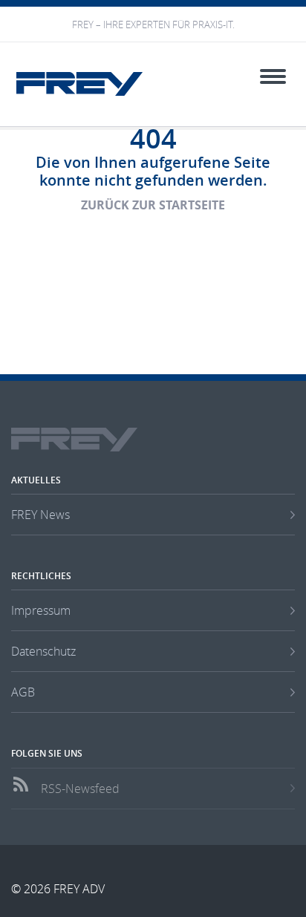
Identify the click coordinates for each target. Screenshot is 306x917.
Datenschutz (43, 651)
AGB (23, 692)
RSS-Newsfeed (80, 788)
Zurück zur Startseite (153, 205)
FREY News (40, 514)
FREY (79, 83)
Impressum (41, 610)
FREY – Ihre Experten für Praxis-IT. (153, 25)
